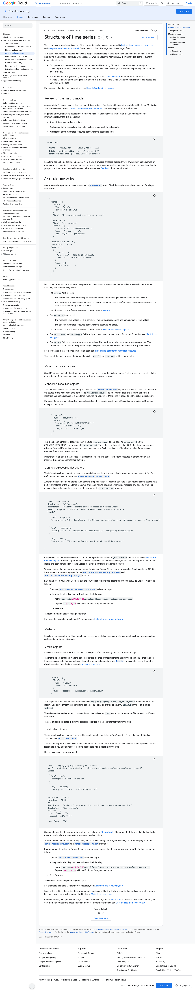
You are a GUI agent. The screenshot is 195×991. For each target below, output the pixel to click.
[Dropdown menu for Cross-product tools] (82, 3)
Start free (184, 11)
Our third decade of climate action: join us (109, 980)
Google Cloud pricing (47, 957)
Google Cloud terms (81, 980)
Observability (73, 30)
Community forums (86, 953)
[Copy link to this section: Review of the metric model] (87, 98)
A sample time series (91, 664)
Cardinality (106, 168)
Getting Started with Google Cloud (131, 957)
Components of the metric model (63, 48)
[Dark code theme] (154, 139)
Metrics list (116, 899)
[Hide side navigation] (32, 986)
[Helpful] (152, 30)
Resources (60, 17)
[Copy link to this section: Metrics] (58, 629)
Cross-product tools (69, 3)
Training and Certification (127, 970)
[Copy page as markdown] (107, 37)
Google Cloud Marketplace (50, 962)
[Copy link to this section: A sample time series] (77, 178)
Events (159, 957)
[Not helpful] (156, 30)
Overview (7, 17)
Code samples (123, 962)
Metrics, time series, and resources (137, 45)
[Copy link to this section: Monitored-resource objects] (81, 384)
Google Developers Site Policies (82, 932)
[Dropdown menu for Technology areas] (54, 3)
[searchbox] (17, 25)
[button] (17, 40)
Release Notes (84, 962)
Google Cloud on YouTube (166, 966)
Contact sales (44, 966)
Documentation (58, 30)
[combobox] (129, 3)
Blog (158, 953)
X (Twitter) (160, 962)
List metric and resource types (108, 619)
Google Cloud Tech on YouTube (169, 970)
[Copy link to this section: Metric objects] (65, 647)
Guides (20, 17)
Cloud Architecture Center (128, 966)
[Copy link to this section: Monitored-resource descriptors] (87, 467)
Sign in (189, 3)
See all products (45, 953)
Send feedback (147, 37)
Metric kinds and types (101, 894)
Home (46, 30)
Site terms (65, 980)
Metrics (106, 310)
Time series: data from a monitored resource (115, 351)
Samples (46, 17)
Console (153, 3)
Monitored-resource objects (116, 329)
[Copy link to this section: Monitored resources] (78, 366)
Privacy (56, 980)
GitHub (120, 953)
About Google (44, 980)
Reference (33, 17)
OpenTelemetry (113, 76)
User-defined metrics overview (100, 88)
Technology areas (43, 3)
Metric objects (107, 832)
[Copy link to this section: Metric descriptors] (70, 729)
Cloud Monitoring (19, 11)
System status (84, 966)
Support (81, 957)
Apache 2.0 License (46, 932)
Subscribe (163, 985)
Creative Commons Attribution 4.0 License (111, 929)
